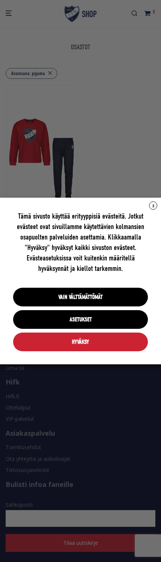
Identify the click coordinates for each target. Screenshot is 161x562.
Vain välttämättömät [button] (80, 297)
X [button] (153, 206)
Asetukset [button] (81, 319)
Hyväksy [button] (80, 342)
